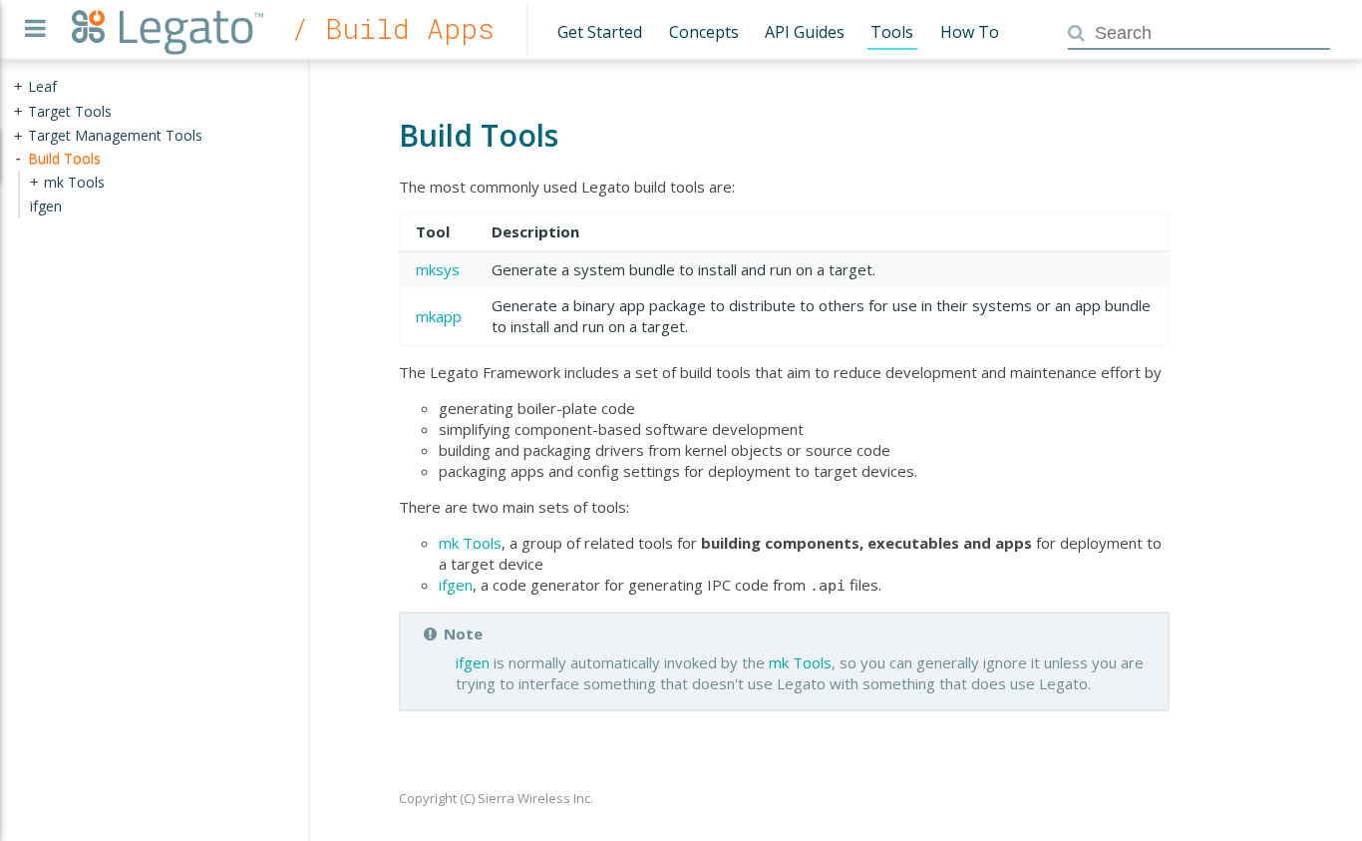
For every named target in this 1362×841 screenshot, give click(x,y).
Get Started (599, 32)
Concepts (704, 32)
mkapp (439, 316)
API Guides (805, 32)
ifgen (456, 585)
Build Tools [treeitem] (64, 158)
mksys (438, 269)
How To (969, 32)
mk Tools (470, 543)
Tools (891, 32)
